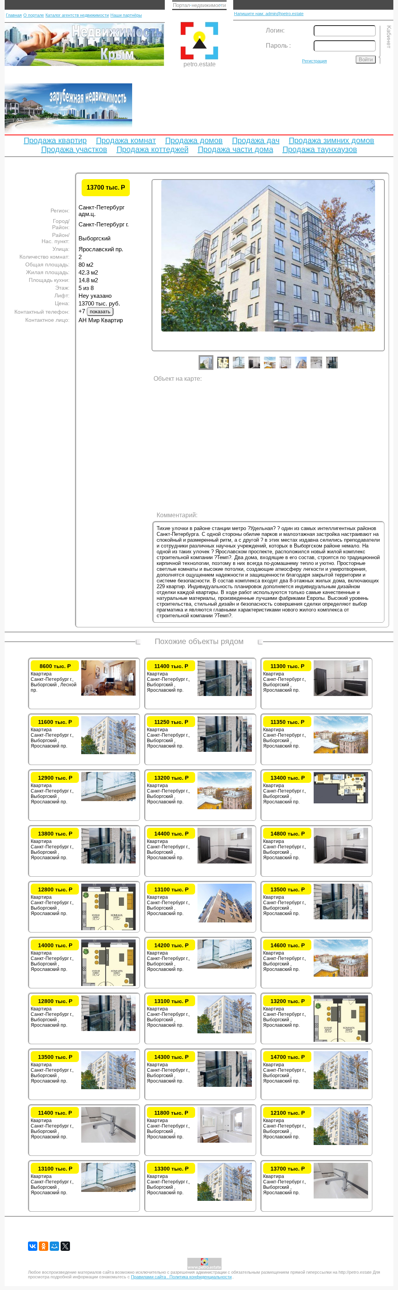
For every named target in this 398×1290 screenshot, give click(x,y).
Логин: (275, 30)
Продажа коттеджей (153, 149)
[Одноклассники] (43, 1246)
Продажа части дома (235, 149)
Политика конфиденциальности (200, 1276)
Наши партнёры (126, 15)
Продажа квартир (55, 140)
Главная (14, 15)
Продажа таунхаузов (320, 149)
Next (391, 272)
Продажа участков (74, 149)
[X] (65, 1246)
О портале (33, 15)
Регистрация (314, 61)
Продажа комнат (126, 140)
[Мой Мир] (54, 1246)
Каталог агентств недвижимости (77, 15)
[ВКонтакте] (32, 1246)
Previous (146, 272)
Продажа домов (194, 140)
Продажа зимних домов (331, 140)
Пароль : (278, 45)
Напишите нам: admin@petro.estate (269, 13)
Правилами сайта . (150, 1276)
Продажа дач (255, 140)
